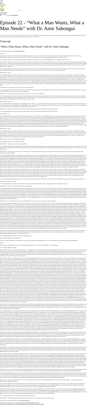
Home (1, 2)
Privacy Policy (3, 5)
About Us (2, 3)
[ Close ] (2, 6)
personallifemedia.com (19, 51)
